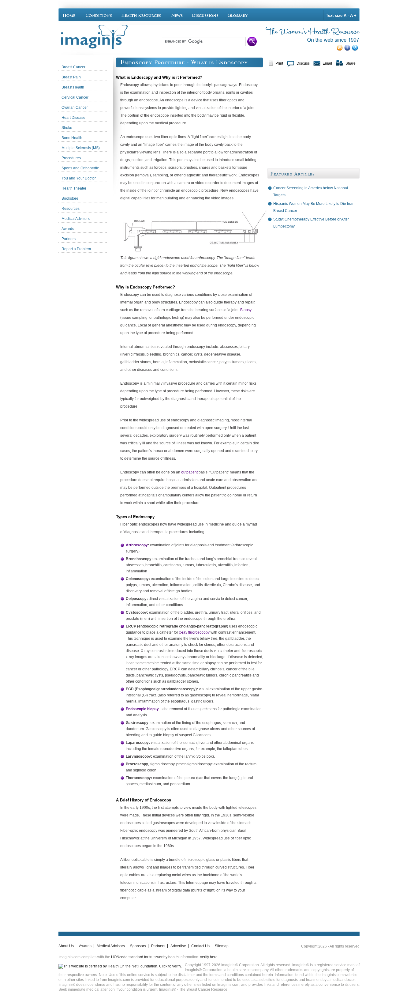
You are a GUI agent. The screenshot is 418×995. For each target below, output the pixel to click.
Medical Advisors (111, 946)
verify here (209, 957)
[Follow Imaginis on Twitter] (356, 49)
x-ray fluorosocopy (194, 632)
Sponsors (138, 946)
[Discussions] (205, 14)
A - (346, 15)
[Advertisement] (87, 347)
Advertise (178, 946)
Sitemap (222, 946)
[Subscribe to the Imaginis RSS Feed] (340, 49)
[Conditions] (98, 14)
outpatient (189, 472)
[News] (177, 14)
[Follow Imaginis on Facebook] (348, 49)
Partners (158, 946)
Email (327, 63)
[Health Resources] (141, 14)
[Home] (70, 14)
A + (353, 15)
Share (350, 63)
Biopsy (246, 310)
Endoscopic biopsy (142, 709)
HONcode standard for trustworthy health (145, 957)
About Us (66, 946)
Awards (85, 946)
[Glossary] (238, 14)
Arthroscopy (137, 545)
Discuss (303, 63)
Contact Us (200, 946)
